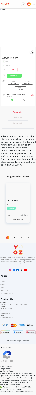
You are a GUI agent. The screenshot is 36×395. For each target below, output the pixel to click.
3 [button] (14, 237)
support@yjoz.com (6, 317)
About (2, 284)
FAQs (2, 287)
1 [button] (7, 237)
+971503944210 (6, 309)
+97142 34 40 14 (6, 313)
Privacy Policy (5, 290)
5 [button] (21, 237)
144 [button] (28, 237)
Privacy (3, 366)
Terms (9, 366)
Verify (2, 394)
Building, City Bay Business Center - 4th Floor (15, 304)
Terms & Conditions (6, 293)
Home (2, 281)
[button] (24, 237)
